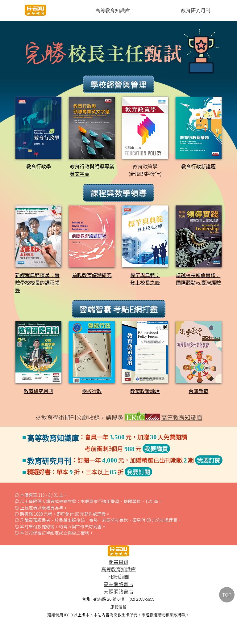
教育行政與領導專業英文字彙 (92, 170)
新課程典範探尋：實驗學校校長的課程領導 (37, 283)
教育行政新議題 (198, 166)
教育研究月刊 (195, 10)
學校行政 (92, 391)
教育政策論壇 (145, 391)
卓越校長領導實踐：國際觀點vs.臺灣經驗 (198, 279)
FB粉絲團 (118, 576)
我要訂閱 (209, 460)
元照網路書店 (118, 591)
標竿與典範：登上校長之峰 (145, 279)
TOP (226, 594)
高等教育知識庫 (112, 10)
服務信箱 (118, 607)
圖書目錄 (118, 561)
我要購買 (156, 448)
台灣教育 (198, 391)
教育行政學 (38, 166)
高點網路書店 (118, 584)
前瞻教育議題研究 (92, 275)
